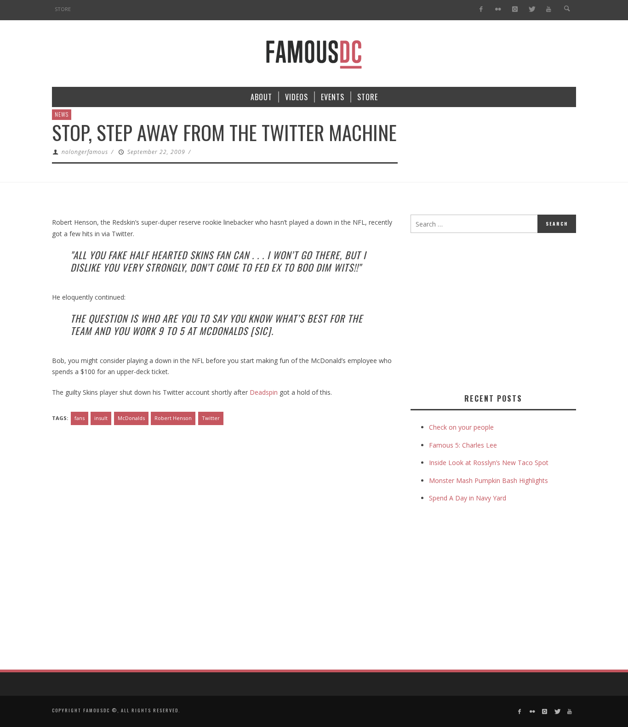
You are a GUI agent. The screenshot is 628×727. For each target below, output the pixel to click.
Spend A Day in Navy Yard (467, 498)
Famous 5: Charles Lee (463, 445)
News (62, 114)
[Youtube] (548, 9)
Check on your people (462, 427)
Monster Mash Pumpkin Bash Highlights (488, 480)
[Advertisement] (488, 311)
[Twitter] (531, 9)
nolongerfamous (85, 152)
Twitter (211, 418)
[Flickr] (498, 9)
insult (101, 418)
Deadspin (264, 392)
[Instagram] (514, 9)
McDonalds (131, 418)
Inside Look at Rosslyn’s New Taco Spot (488, 462)
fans (79, 418)
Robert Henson (173, 418)
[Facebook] (481, 9)
